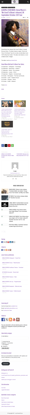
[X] (6, 145)
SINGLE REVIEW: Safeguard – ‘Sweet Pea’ (11, 258)
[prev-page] (2, 231)
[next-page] (4, 231)
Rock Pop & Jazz (4, 7)
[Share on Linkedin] (10, 242)
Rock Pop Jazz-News (11, 7)
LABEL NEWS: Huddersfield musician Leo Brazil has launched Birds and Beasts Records (18, 204)
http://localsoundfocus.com (15, 173)
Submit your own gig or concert (8, 379)
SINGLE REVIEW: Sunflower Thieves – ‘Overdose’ (12, 267)
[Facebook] (2, 145)
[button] (2, 2)
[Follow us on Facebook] (2, 250)
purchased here (13, 60)
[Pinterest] (9, 145)
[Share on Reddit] (6, 242)
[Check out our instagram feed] (10, 250)
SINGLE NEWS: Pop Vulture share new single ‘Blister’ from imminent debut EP (18, 211)
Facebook (5, 310)
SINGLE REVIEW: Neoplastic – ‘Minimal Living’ (12, 286)
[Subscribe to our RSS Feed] (6, 250)
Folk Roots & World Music (7, 402)
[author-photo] (15, 169)
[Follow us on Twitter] (4, 250)
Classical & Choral (5, 404)
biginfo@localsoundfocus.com (11, 308)
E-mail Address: (4, 336)
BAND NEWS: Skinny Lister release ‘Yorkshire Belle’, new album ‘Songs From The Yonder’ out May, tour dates (19, 191)
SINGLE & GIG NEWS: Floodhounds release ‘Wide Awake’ (7, 155)
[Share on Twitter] (4, 242)
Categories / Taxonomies (7, 343)
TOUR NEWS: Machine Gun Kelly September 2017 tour (23, 154)
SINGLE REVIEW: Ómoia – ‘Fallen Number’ (11, 262)
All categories (5, 344)
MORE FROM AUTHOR (18, 186)
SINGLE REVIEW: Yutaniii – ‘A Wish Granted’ (11, 291)
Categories (5, 346)
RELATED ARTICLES (7, 186)
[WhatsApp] (12, 145)
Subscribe (5, 363)
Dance (2, 400)
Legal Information (5, 389)
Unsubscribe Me (6, 341)
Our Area (3, 387)
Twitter (10, 310)
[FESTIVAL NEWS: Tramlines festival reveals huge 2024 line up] (4, 226)
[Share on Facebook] (2, 242)
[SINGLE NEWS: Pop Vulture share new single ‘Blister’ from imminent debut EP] (4, 211)
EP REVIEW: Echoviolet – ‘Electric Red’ (10, 272)
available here (14, 306)
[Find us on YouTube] (8, 250)
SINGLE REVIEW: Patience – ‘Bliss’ (9, 276)
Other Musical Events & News (8, 406)
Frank (4, 17)
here (6, 85)
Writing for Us (4, 373)
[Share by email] (14, 242)
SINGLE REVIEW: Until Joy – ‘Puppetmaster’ (11, 281)
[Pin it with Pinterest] (8, 242)
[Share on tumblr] (12, 242)
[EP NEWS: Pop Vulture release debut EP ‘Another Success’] (4, 197)
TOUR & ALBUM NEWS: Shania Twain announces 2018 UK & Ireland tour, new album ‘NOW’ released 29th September (20, 112)
